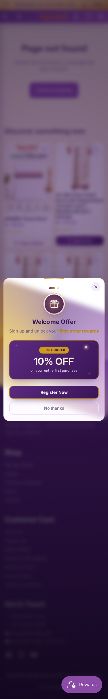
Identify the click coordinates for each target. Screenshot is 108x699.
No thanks (54, 408)
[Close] (96, 286)
